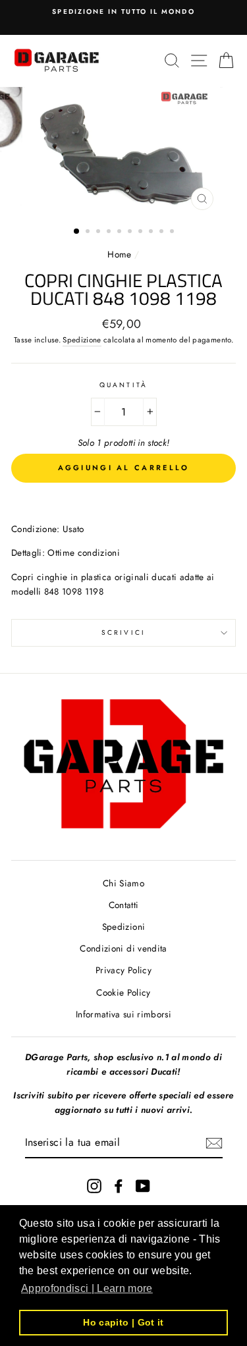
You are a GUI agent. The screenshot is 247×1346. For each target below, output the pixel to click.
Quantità (123, 385)
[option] (123, 12)
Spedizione (82, 340)
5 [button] (120, 232)
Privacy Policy (123, 970)
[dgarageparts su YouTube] (143, 1185)
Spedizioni (123, 926)
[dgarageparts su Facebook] (118, 1185)
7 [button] (141, 232)
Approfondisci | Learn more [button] (87, 1288)
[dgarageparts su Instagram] (94, 1185)
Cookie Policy (123, 992)
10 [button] (173, 232)
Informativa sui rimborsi (123, 1014)
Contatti (124, 904)
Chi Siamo (123, 883)
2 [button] (89, 232)
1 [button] (77, 232)
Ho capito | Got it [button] (123, 1322)
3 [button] (99, 232)
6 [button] (131, 232)
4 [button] (110, 232)
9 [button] (162, 232)
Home (120, 254)
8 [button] (152, 232)
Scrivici (123, 632)
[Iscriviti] (214, 1143)
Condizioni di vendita (123, 948)
